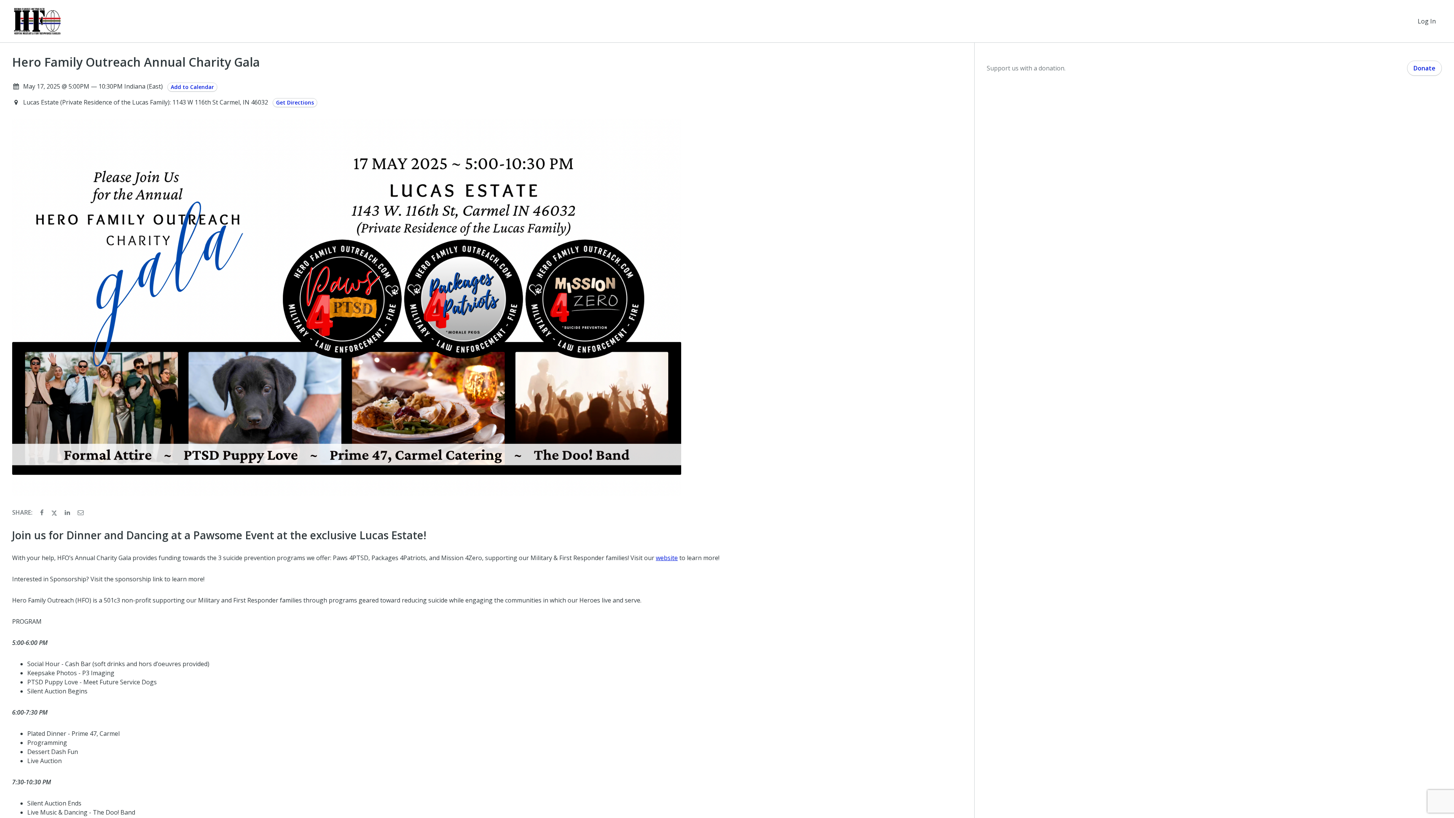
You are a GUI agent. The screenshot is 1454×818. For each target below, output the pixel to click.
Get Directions (295, 102)
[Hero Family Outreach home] (37, 21)
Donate (1424, 68)
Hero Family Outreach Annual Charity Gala (136, 62)
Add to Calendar (192, 87)
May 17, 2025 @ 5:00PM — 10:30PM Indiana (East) (93, 86)
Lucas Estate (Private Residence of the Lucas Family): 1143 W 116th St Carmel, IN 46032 (146, 102)
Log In (1427, 21)
